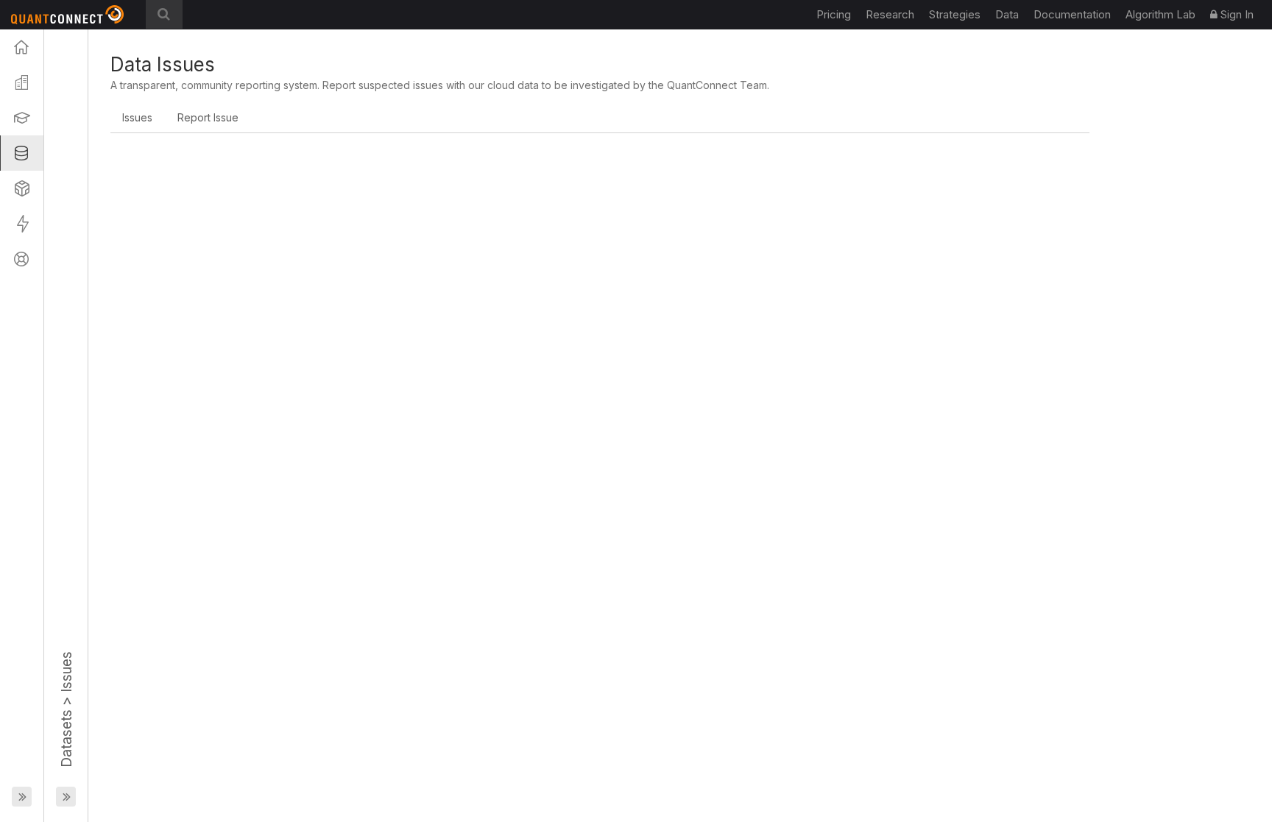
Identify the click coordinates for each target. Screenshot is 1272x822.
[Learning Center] (21, 117)
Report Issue (208, 117)
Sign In (1236, 14)
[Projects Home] (21, 47)
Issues (137, 117)
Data (1007, 14)
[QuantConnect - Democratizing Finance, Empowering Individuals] (73, 14)
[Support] (21, 259)
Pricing (833, 14)
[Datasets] (21, 153)
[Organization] (21, 82)
